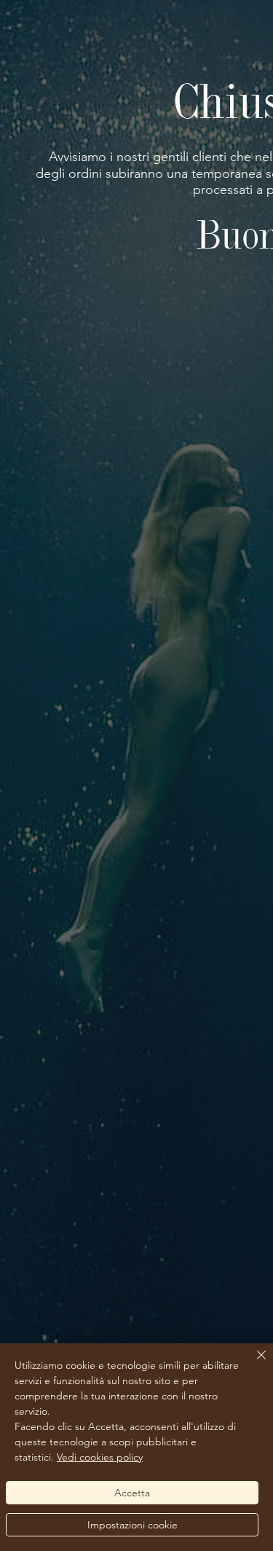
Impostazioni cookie (132, 1524)
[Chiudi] (252, 1363)
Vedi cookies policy (100, 1457)
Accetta (132, 1492)
